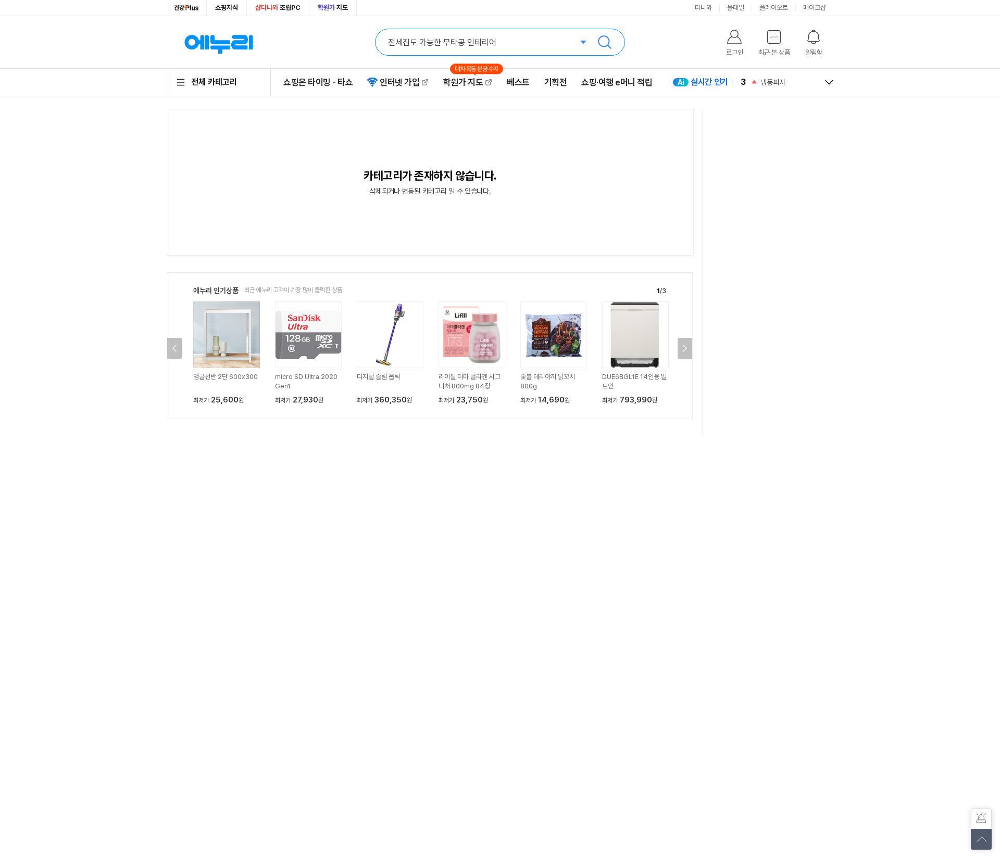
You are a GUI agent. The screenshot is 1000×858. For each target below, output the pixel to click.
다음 (685, 348)
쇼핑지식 (226, 7)
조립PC (278, 7)
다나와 (703, 7)
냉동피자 (772, 82)
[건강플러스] (186, 8)
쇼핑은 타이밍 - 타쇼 (318, 82)
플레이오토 (773, 7)
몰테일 (735, 7)
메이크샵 (814, 7)
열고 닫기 (829, 82)
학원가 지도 (467, 82)
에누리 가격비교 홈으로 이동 (219, 42)
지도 (333, 7)
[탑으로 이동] (981, 839)
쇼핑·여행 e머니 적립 (616, 82)
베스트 (518, 82)
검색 (604, 42)
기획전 (555, 82)
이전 (174, 348)
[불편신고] (981, 819)
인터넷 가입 (399, 82)
